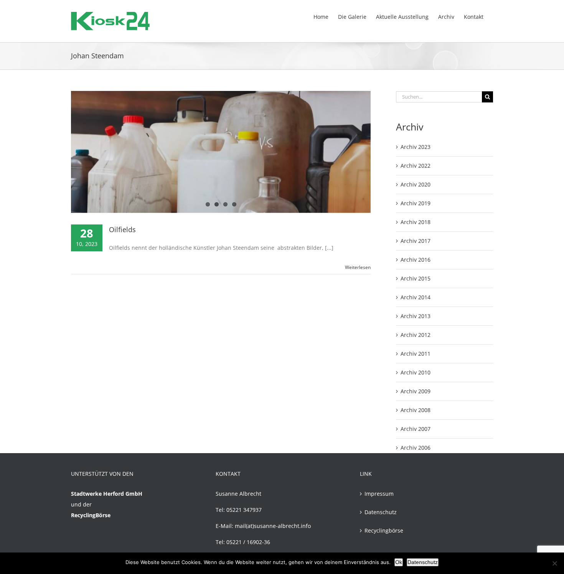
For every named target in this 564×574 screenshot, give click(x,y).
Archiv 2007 (415, 428)
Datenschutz (380, 512)
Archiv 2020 (415, 184)
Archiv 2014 (415, 297)
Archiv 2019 (415, 203)
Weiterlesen (358, 267)
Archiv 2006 (415, 447)
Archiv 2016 (415, 259)
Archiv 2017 (415, 240)
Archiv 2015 (415, 278)
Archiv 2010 (415, 372)
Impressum (379, 493)
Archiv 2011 (415, 353)
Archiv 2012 (415, 334)
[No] (554, 563)
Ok (398, 562)
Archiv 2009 (415, 391)
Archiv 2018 (415, 222)
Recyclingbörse (383, 530)
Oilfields (122, 229)
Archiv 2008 (415, 410)
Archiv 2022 (415, 165)
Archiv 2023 (415, 146)
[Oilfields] (221, 152)
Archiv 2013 (415, 316)
